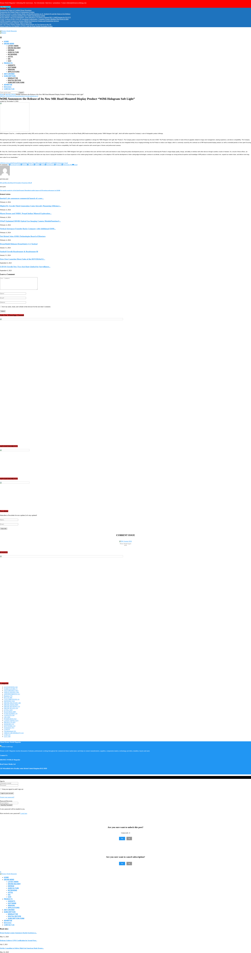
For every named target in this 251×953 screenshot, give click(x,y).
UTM (7, 735)
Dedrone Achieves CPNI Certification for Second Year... (18, 940)
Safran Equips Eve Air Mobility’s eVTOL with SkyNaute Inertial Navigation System (26, 26)
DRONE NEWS (9, 43)
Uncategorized (10, 731)
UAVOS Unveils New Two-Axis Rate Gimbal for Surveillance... (25, 267)
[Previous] (6, 8)
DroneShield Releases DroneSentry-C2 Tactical (18, 244)
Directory (7, 87)
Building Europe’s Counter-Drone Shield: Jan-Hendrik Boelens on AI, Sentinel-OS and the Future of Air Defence (35, 14)
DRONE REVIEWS (12, 706)
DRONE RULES (11, 708)
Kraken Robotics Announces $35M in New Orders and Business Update (22, 15)
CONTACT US (9, 89)
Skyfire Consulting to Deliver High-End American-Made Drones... (22, 948)
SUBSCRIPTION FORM (16, 82)
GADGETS (11, 65)
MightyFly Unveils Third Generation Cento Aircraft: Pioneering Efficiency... (30, 206)
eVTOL (10, 56)
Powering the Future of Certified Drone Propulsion (15, 10)
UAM (7, 729)
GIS (9, 59)
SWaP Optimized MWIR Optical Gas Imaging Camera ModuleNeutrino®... (30, 221)
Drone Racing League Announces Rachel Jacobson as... (18, 933)
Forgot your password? (7, 797)
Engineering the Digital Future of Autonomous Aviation (17, 12)
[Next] (8, 8)
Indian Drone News (30, 163)
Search (21, 92)
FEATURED (10, 712)
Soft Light (50, 163)
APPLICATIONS (13, 72)
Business (8, 696)
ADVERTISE (8, 85)
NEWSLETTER (13, 78)
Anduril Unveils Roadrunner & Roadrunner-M (19, 252)
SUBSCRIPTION (9, 76)
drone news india (7, 163)
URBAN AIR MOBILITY (14, 733)
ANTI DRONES (9, 74)
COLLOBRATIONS (11, 699)
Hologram (20, 163)
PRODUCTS (8, 63)
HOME (6, 41)
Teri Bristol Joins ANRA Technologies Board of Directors (22, 236)
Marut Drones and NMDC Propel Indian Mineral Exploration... (26, 213)
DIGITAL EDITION (14, 80)
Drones (15, 163)
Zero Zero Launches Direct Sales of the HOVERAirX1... (22, 259)
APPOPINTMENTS (12, 694)
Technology (9, 727)
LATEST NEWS (13, 46)
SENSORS (11, 69)
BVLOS (8, 697)
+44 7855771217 (5, 7)
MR (46, 163)
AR (1, 163)
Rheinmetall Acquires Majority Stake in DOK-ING (16, 23)
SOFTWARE (12, 67)
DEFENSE (11, 50)
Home (2, 94)
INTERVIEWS (12, 54)
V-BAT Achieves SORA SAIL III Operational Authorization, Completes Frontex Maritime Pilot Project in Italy (34, 19)
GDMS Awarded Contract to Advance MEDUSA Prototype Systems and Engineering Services (29, 21)
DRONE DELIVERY (14, 48)
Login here (23, 813)
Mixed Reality (40, 163)
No (129, 838)
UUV (9, 61)
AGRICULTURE (13, 52)
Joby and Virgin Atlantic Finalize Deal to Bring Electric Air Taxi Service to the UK (25, 24)
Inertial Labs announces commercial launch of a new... (22, 198)
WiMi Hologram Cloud (60, 163)
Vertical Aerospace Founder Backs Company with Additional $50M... (28, 229)
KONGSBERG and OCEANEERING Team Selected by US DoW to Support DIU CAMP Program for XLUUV (35, 17)
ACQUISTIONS (11, 687)
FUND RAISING (10, 713)
